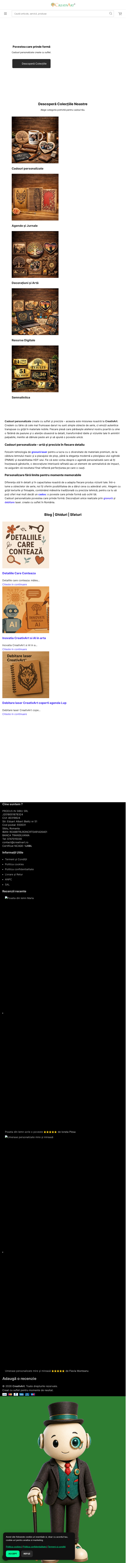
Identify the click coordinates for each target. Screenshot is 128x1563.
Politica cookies (14, 1546)
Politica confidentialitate (35, 1546)
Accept (12, 1553)
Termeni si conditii (57, 1546)
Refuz (27, 1553)
